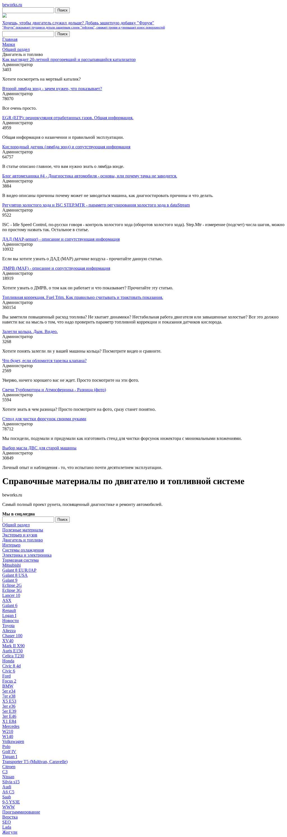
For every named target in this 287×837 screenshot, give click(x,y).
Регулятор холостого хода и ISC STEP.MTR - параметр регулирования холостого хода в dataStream (96, 205)
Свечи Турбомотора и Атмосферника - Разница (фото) (54, 389)
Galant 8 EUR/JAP (19, 570)
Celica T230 (13, 655)
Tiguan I (9, 756)
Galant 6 (9, 605)
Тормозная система (20, 560)
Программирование (21, 812)
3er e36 (8, 706)
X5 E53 (9, 701)
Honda (8, 660)
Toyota (8, 625)
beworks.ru (12, 4)
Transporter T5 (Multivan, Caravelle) (35, 761)
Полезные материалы (22, 529)
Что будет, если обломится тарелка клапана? (44, 360)
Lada (6, 827)
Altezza (9, 630)
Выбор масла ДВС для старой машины (39, 448)
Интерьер (11, 545)
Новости (10, 620)
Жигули (9, 832)
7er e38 (8, 696)
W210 (7, 731)
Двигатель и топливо (22, 540)
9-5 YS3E (11, 802)
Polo (6, 746)
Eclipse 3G (12, 590)
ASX (6, 600)
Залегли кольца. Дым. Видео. (30, 331)
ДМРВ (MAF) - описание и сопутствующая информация (56, 268)
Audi (6, 786)
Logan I (9, 615)
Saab (6, 796)
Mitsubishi (11, 565)
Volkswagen (13, 741)
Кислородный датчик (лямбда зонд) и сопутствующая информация (66, 146)
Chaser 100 (12, 635)
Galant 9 (9, 580)
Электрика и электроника (27, 555)
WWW (8, 807)
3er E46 (9, 716)
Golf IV (9, 751)
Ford (6, 676)
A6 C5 (8, 791)
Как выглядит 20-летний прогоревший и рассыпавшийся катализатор (69, 59)
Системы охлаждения (23, 550)
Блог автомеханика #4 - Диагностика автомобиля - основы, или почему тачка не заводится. (89, 176)
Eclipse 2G (12, 585)
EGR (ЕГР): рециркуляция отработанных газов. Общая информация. (67, 117)
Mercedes (10, 726)
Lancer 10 (11, 595)
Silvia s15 (11, 781)
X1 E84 (9, 721)
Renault (9, 610)
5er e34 (8, 691)
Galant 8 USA (15, 575)
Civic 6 (8, 671)
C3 (5, 771)
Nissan (8, 776)
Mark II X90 (13, 645)
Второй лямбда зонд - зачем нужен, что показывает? (52, 88)
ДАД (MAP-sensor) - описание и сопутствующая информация (61, 239)
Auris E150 (12, 650)
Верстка (10, 817)
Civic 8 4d (11, 665)
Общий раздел (16, 524)
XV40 (7, 640)
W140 (7, 736)
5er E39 (9, 711)
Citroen (8, 766)
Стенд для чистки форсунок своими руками (44, 418)
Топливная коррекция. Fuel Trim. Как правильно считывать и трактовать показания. (82, 297)
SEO (6, 822)
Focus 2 (9, 681)
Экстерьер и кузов (19, 535)
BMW (7, 686)
